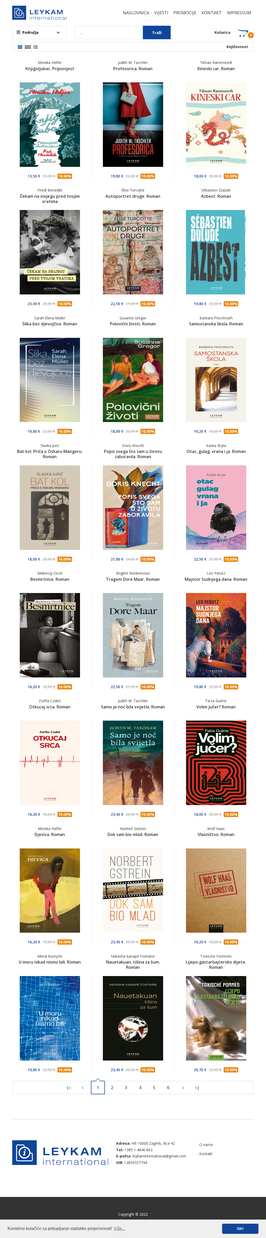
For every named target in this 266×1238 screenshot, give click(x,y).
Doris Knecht (133, 445)
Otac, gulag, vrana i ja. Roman (216, 451)
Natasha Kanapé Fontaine (133, 956)
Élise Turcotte (132, 190)
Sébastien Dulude (216, 190)
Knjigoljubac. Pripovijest (49, 68)
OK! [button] (240, 1229)
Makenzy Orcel (49, 573)
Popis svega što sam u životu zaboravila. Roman (133, 454)
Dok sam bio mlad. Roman (133, 834)
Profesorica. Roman (132, 68)
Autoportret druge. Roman (132, 196)
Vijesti (161, 13)
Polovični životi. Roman (133, 323)
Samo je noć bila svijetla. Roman (133, 706)
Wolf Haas (216, 828)
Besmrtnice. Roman (49, 579)
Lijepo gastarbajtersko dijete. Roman (216, 964)
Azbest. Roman (216, 196)
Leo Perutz (216, 573)
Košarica (222, 32)
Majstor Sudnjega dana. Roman (216, 579)
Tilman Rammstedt (216, 62)
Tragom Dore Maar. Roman (133, 579)
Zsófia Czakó (50, 700)
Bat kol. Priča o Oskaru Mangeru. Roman (50, 454)
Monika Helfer (50, 62)
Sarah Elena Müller (49, 317)
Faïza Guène (216, 700)
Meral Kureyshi (49, 956)
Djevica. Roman (50, 834)
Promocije (185, 13)
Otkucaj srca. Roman (49, 706)
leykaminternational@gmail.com (159, 1156)
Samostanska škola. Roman (216, 323)
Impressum (239, 13)
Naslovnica (136, 13)
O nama (206, 1144)
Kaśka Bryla (216, 445)
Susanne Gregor (133, 317)
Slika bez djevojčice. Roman (49, 323)
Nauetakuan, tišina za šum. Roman (133, 964)
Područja (30, 32)
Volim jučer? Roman (216, 706)
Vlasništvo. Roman (216, 834)
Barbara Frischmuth (216, 317)
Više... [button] (119, 1228)
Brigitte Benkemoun (133, 573)
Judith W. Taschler (133, 62)
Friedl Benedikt (49, 190)
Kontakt (212, 13)
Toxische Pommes (216, 956)
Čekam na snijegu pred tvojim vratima (50, 199)
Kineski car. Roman (216, 68)
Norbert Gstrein (133, 828)
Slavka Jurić (50, 445)
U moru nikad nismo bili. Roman (50, 962)
